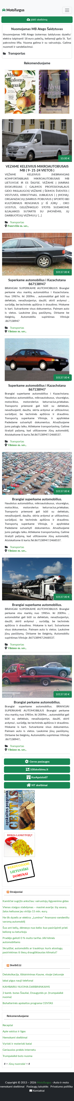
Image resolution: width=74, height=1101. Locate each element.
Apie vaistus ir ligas (14, 1031)
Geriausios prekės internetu (19, 1050)
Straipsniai (16, 892)
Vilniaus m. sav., (17, 331)
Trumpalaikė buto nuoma (17, 1056)
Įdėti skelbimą (38, 19)
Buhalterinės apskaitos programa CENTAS (28, 1003)
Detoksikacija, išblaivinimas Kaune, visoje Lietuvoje (33, 974)
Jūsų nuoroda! (16, 1064)
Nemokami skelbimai (15, 1037)
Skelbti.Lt (15, 965)
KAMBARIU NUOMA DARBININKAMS (26, 986)
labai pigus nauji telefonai (18, 980)
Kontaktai (38, 1090)
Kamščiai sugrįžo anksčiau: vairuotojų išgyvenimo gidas (36, 901)
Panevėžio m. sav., (18, 225)
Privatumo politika (61, 1086)
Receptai (8, 1025)
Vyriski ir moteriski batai (17, 1043)
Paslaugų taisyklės (38, 1086)
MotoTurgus (15, 10)
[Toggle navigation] (67, 10)
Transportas (17, 222)
